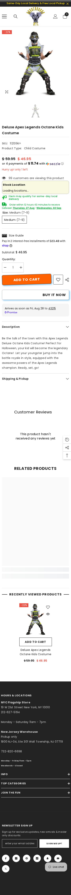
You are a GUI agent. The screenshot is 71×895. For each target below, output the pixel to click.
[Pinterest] (26, 858)
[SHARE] (66, 279)
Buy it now (54, 294)
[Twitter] (5, 868)
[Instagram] (16, 858)
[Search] (15, 16)
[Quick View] (48, 614)
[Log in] (55, 16)
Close (67, 3)
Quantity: (9, 259)
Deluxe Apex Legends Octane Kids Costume (35, 652)
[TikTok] (37, 858)
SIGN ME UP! (54, 843)
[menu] (4, 16)
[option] (35, 63)
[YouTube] (58, 858)
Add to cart (26, 279)
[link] (58, 279)
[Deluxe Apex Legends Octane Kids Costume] (35, 619)
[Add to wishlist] (48, 607)
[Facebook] (5, 858)
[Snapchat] (47, 858)
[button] (35, 164)
